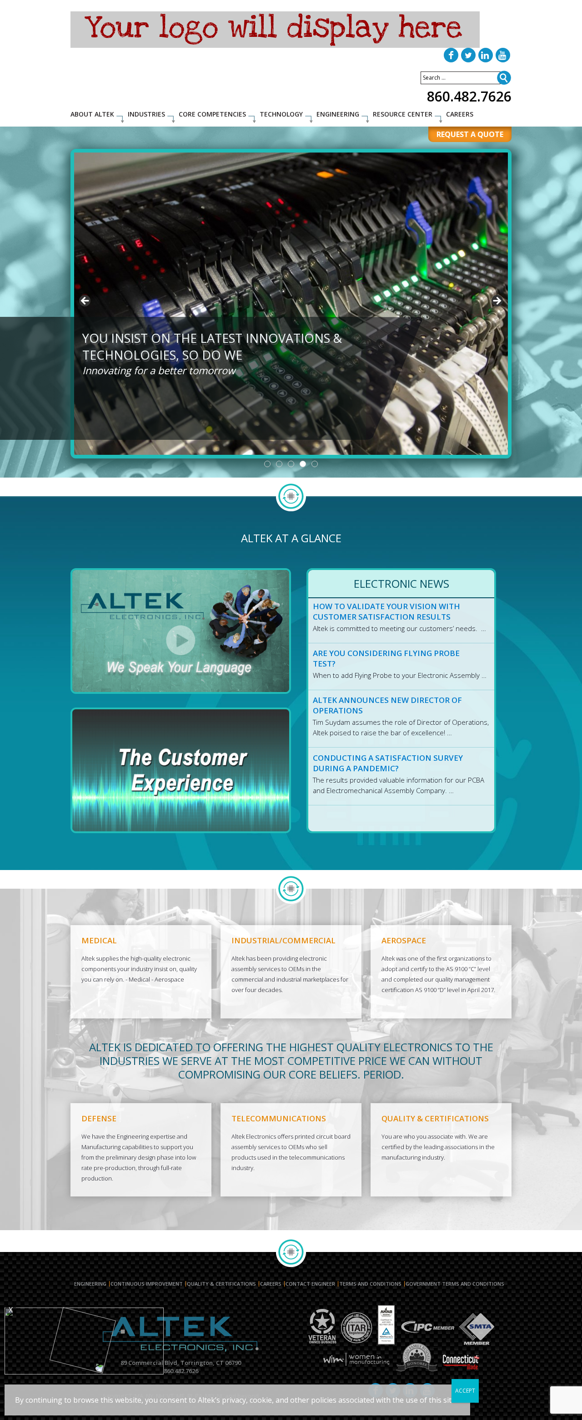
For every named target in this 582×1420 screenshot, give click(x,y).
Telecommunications (278, 1118)
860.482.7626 (469, 96)
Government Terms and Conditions (455, 1284)
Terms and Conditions (370, 1284)
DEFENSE (98, 1118)
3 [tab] (291, 464)
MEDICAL (99, 940)
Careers (459, 114)
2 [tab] (279, 464)
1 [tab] (267, 464)
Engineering (337, 114)
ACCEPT (465, 1391)
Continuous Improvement (146, 1284)
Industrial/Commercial (283, 940)
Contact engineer (310, 1284)
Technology (281, 114)
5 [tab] (314, 464)
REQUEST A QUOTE (469, 134)
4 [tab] (303, 464)
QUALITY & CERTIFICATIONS (435, 1118)
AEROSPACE (403, 940)
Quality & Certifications (221, 1284)
